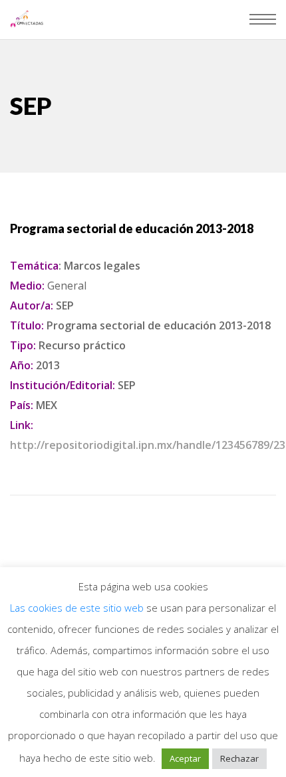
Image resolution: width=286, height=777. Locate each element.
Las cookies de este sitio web (78, 607)
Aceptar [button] (185, 758)
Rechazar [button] (239, 758)
